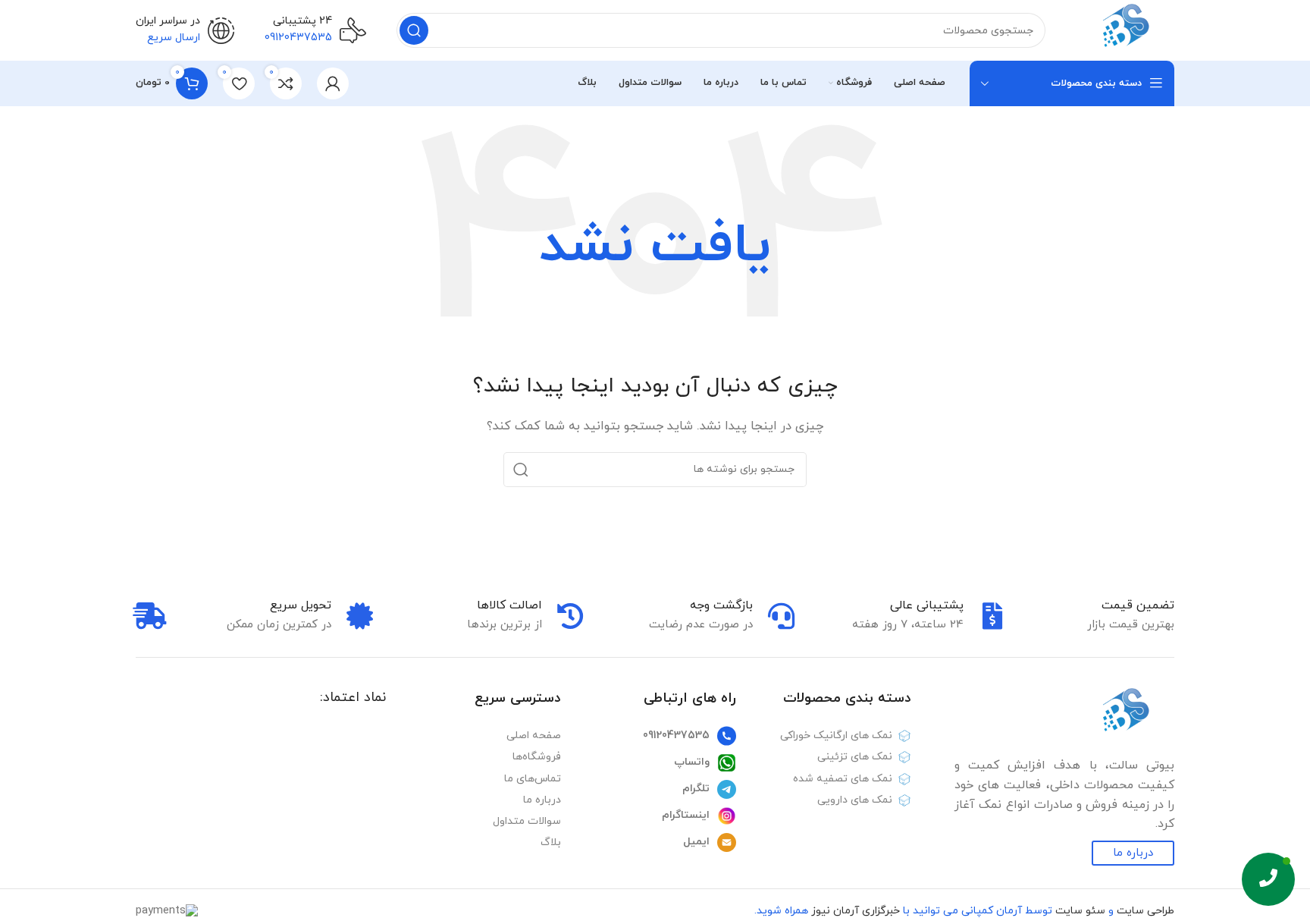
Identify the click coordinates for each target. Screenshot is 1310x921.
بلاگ (551, 842)
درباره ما (542, 800)
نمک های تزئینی (854, 757)
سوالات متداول (527, 821)
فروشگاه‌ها (536, 757)
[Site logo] (1125, 29)
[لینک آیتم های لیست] (656, 736)
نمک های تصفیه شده (842, 779)
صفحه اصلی (533, 735)
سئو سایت (1080, 911)
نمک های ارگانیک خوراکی (836, 735)
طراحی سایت (1145, 911)
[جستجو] (414, 30)
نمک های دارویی (854, 800)
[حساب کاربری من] (332, 83)
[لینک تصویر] (1125, 714)
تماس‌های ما (532, 779)
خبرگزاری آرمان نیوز (855, 911)
